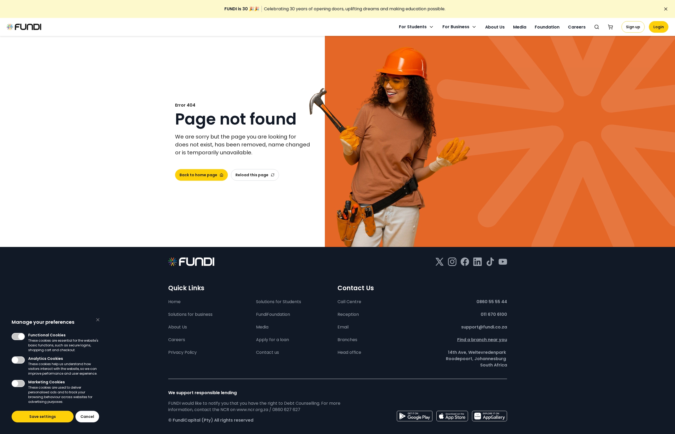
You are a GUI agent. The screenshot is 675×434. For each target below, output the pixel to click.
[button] (43, 416)
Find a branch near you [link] (482, 340)
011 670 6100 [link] (494, 314)
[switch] (18, 336)
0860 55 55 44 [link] (491, 302)
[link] (335, 9)
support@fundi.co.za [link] (484, 327)
